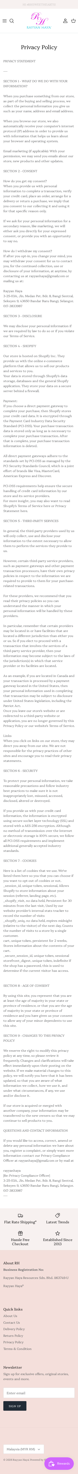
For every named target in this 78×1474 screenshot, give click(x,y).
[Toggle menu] (4, 20)
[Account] (64, 20)
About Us (10, 1315)
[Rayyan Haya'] (39, 21)
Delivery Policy (14, 1329)
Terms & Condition (17, 1348)
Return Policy (13, 1335)
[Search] (13, 20)
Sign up (15, 1406)
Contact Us (11, 1322)
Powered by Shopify (41, 1459)
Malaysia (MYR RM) (21, 1449)
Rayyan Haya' (21, 1459)
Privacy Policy (13, 1342)
